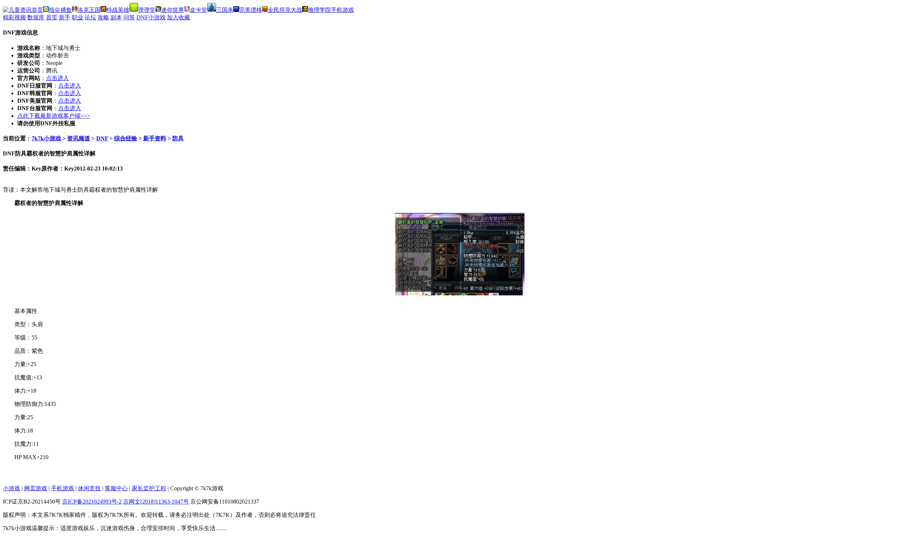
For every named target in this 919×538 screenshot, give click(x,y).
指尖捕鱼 (60, 10)
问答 (129, 17)
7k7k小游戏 (46, 138)
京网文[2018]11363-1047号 (156, 502)
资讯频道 (78, 138)
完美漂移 (250, 10)
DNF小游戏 (150, 17)
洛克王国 (89, 10)
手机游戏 (342, 10)
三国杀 (224, 10)
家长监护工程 (149, 488)
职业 (77, 17)
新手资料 (154, 138)
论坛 (90, 17)
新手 (64, 17)
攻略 (103, 17)
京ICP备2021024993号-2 (92, 502)
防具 (178, 138)
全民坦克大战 (285, 10)
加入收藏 (178, 17)
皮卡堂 (198, 10)
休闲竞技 (89, 488)
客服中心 (116, 488)
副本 (116, 17)
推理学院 (319, 10)
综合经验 (125, 138)
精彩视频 (14, 17)
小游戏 (11, 488)
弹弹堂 (146, 10)
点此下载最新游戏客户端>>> (53, 116)
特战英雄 (117, 10)
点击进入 (57, 78)
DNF (102, 138)
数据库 (36, 17)
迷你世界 (172, 10)
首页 (51, 17)
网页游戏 (35, 488)
